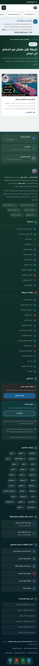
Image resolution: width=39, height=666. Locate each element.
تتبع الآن (19, 413)
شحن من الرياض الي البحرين (25, 621)
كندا (32, 496)
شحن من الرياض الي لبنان (26, 627)
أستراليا (23, 496)
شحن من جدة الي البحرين (26, 632)
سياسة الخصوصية (20, 653)
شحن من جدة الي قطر (27, 616)
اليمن (12, 469)
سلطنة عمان (19, 459)
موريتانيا (11, 480)
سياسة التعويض (17, 648)
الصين (19, 507)
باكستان (31, 502)
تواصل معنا (8, 653)
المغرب (31, 475)
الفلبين (20, 502)
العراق (22, 469)
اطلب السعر (19, 395)
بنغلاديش (30, 507)
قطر (11, 453)
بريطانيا (31, 486)
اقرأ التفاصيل (30, 112)
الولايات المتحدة (8, 491)
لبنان (23, 464)
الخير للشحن (34, 39)
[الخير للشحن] (35, 8)
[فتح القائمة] (4, 8)
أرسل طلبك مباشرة (21, 32)
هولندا (22, 491)
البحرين (31, 459)
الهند (12, 496)
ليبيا (32, 480)
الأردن (32, 469)
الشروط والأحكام (32, 653)
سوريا (14, 464)
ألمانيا (21, 486)
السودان (22, 480)
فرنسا (11, 486)
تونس (21, 475)
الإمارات (31, 453)
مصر (7, 459)
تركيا (32, 464)
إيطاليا (32, 491)
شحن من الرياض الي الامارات (25, 604)
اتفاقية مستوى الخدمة (30, 648)
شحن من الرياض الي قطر (26, 610)
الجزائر (11, 475)
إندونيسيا (9, 502)
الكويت (21, 453)
